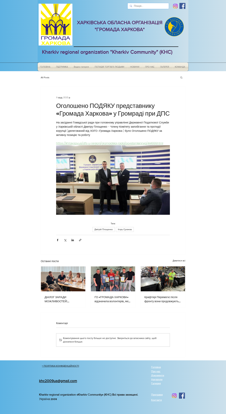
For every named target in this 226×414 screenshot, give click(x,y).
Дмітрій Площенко (103, 229)
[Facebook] (182, 6)
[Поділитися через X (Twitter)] (65, 240)
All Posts (45, 77)
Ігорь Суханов (125, 229)
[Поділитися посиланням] (80, 240)
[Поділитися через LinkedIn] (72, 240)
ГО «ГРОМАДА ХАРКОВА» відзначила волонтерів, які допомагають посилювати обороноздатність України (111, 299)
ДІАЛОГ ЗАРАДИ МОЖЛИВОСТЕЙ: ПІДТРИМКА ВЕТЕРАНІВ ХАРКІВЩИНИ (60, 299)
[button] (181, 77)
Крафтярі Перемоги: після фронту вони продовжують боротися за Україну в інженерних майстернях (161, 299)
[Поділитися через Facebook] (57, 240)
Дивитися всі (179, 260)
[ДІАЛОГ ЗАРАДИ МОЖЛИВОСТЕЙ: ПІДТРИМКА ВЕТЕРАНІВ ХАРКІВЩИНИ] (63, 278)
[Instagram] (175, 6)
